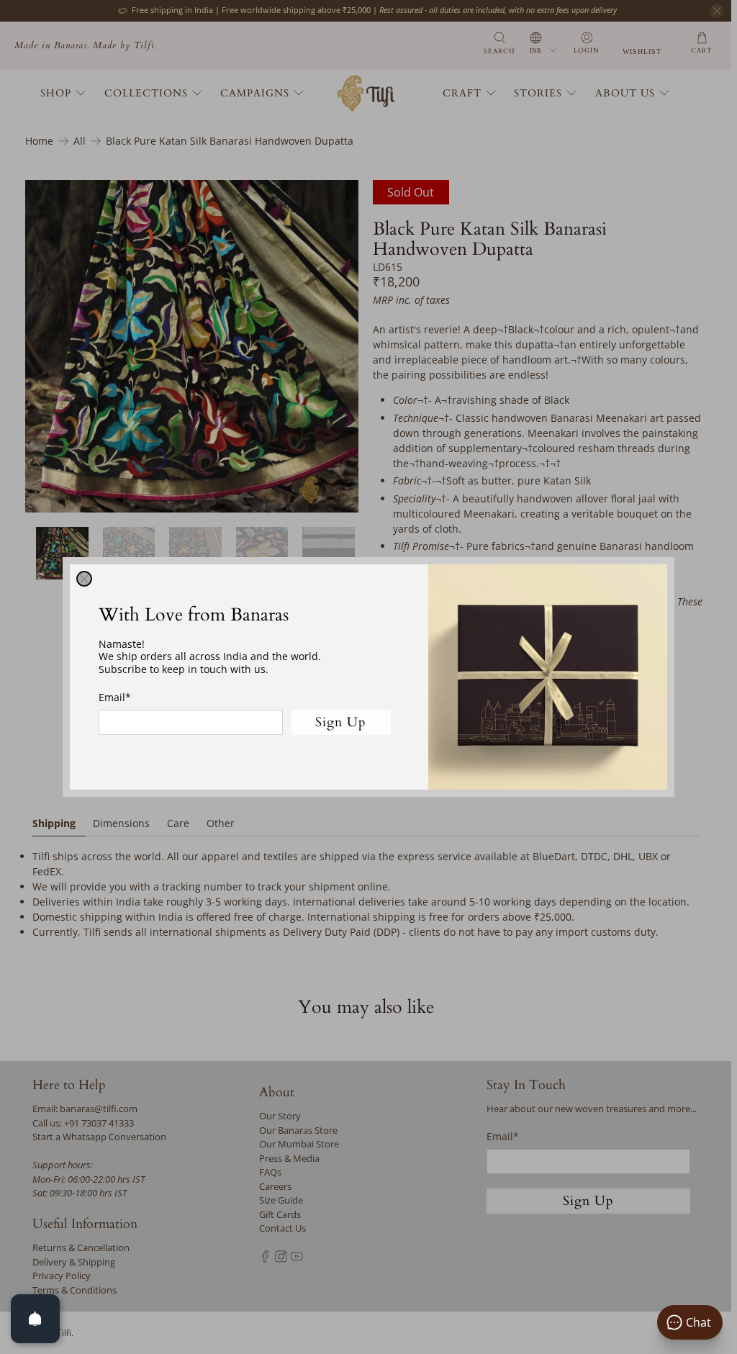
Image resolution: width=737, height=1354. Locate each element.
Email (115, 697)
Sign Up (340, 722)
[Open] (35, 1318)
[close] (84, 579)
